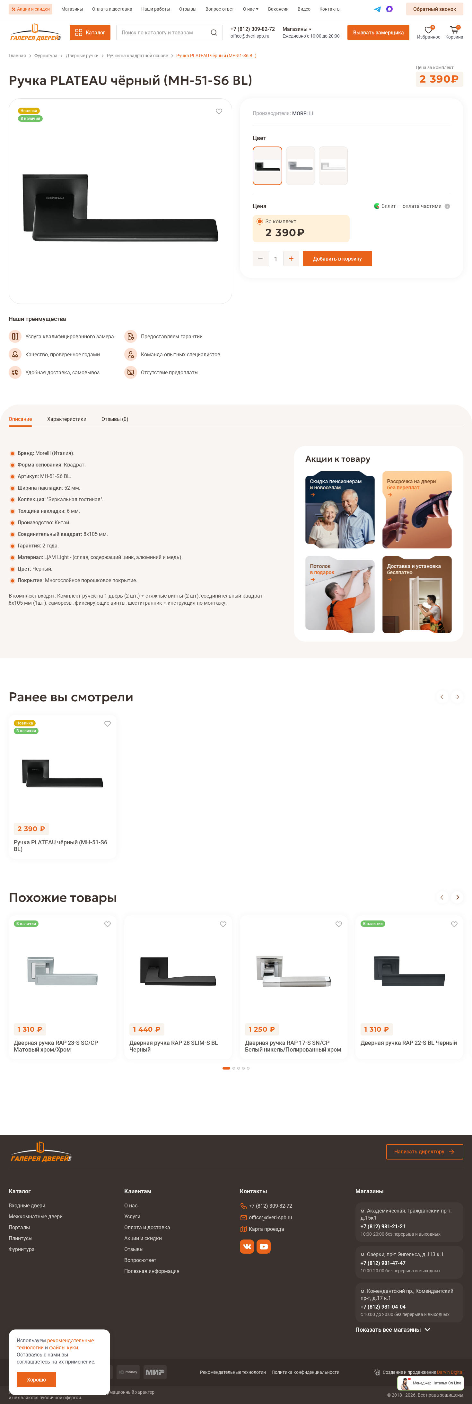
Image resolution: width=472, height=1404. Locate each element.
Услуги (132, 1216)
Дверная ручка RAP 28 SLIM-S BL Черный (173, 1046)
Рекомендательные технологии (233, 1372)
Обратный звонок (434, 9)
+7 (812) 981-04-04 (383, 1307)
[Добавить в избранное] (219, 111)
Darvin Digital (450, 1372)
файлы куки (63, 1348)
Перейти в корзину (454, 32)
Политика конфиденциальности (305, 1372)
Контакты (330, 9)
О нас (249, 9)
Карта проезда (266, 1229)
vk (247, 1247)
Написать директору (419, 1152)
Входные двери (27, 1206)
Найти (214, 32)
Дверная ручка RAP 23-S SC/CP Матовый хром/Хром (56, 1046)
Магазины (72, 9)
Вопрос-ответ (219, 9)
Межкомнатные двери (36, 1216)
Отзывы (188, 9)
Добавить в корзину (337, 259)
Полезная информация (151, 1271)
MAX (389, 9)
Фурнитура (22, 1249)
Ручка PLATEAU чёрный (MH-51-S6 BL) (60, 845)
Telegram (377, 9)
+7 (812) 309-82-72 (253, 29)
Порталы (19, 1227)
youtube (264, 1247)
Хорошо (36, 1380)
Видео (304, 9)
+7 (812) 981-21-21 (383, 1226)
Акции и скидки (33, 9)
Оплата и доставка (112, 9)
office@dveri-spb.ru (250, 36)
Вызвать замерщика (378, 33)
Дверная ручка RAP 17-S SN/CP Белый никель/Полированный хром (293, 1046)
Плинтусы (20, 1238)
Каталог (95, 33)
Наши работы (155, 9)
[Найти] (169, 32)
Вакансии (278, 9)
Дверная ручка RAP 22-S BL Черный (409, 1042)
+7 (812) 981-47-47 (383, 1263)
